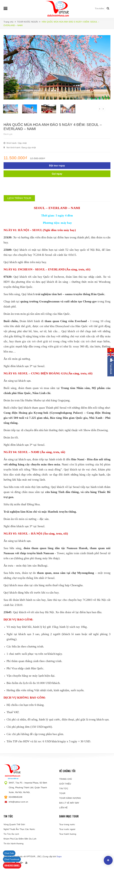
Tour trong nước (67, 824)
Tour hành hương (67, 834)
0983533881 (12, 865)
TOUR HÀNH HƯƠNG (70, 798)
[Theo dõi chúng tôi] (21, 863)
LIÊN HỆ (63, 807)
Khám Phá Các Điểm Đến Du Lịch (20, 839)
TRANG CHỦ (65, 779)
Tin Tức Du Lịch (11, 834)
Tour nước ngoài (67, 829)
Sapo (59, 856)
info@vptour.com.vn (18, 802)
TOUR (62, 793)
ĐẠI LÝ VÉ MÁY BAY (69, 803)
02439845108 (15, 797)
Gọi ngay (57, 174)
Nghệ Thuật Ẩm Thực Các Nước (19, 829)
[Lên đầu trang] (108, 860)
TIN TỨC (63, 788)
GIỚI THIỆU (65, 784)
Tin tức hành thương (13, 843)
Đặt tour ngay (57, 165)
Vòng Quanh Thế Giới (14, 824)
